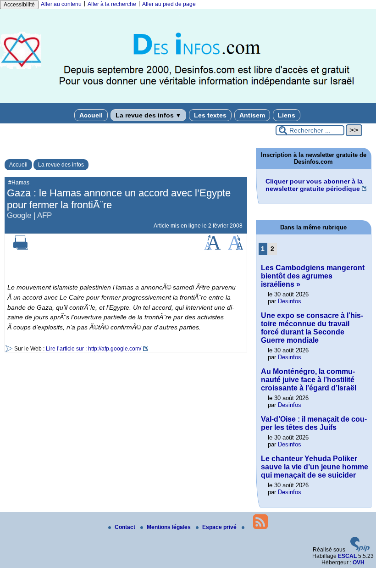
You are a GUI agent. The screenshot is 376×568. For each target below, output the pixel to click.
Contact (126, 527)
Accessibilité (19, 4)
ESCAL (347, 556)
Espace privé (220, 527)
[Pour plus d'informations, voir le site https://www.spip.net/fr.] (360, 549)
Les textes (210, 115)
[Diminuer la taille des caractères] (235, 248)
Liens (286, 115)
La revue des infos (148, 115)
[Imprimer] (20, 248)
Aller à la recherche (112, 4)
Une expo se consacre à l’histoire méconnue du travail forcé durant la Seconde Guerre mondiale (312, 328)
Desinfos (289, 301)
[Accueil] (188, 101)
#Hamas (18, 182)
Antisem (252, 115)
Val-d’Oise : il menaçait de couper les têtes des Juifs (314, 423)
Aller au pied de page (169, 4)
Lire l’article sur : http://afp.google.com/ (93, 348)
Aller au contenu (61, 4)
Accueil (91, 115)
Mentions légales (169, 527)
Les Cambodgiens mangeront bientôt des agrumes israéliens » (313, 276)
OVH (359, 562)
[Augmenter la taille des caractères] (212, 248)
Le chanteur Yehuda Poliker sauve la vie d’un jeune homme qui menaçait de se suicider (314, 467)
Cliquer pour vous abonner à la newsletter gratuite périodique (314, 185)
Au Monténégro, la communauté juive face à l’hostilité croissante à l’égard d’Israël (308, 380)
